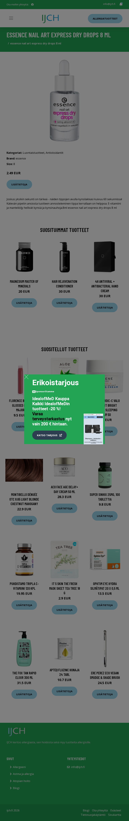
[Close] (26, 376)
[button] (49, 435)
